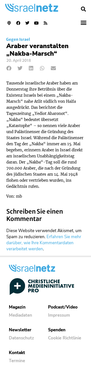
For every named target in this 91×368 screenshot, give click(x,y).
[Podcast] (9, 23)
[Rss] (45, 23)
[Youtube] (36, 23)
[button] (83, 9)
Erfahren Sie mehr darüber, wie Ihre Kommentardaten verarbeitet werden (43, 243)
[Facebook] (18, 23)
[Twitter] (27, 23)
